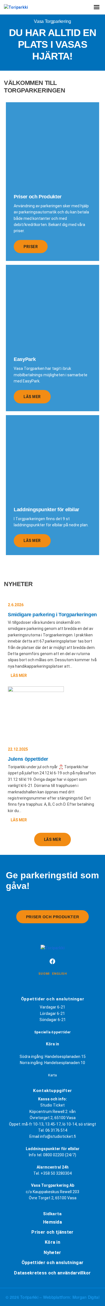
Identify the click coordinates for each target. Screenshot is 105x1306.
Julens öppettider (28, 759)
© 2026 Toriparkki (22, 1297)
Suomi (44, 974)
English (59, 974)
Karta (52, 1075)
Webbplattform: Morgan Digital (71, 1297)
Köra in (52, 1242)
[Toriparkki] (16, 7)
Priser (31, 246)
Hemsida (52, 1222)
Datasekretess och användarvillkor (52, 1273)
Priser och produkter (52, 917)
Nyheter (52, 1252)
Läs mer (32, 396)
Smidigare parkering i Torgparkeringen (52, 614)
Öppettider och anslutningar (53, 1262)
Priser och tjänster (52, 1232)
